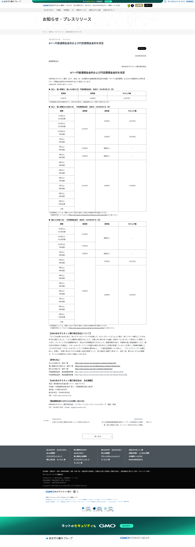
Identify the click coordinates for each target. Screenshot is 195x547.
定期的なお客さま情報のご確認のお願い (107, 471)
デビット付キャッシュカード (110, 456)
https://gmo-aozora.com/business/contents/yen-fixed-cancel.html (88, 215)
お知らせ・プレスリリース (56, 32)
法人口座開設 (50, 453)
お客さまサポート (132, 6)
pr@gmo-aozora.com (78, 407)
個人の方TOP (105, 450)
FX (73, 10)
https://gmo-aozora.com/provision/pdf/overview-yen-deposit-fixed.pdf (100, 375)
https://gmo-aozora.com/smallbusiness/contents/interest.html (97, 366)
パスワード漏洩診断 (82, 499)
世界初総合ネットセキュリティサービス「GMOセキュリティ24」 (61, 499)
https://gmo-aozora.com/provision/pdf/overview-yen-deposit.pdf (98, 372)
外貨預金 (66, 10)
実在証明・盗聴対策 (50, 501)
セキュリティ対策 (144, 471)
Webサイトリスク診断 (94, 499)
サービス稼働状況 (57, 474)
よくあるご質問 (144, 453)
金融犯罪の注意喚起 (88, 471)
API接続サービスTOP (135, 456)
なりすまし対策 (112, 501)
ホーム (44, 32)
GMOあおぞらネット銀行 (54, 5)
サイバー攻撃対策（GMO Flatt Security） (96, 501)
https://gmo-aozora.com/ (62, 395)
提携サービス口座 (114, 5)
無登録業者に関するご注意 (129, 471)
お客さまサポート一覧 (136, 450)
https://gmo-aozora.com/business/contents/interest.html (95, 363)
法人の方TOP (50, 450)
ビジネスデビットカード (54, 456)
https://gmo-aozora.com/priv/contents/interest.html (93, 369)
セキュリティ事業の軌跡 (123, 501)
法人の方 (69, 5)
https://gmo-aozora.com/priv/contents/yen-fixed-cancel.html (86, 328)
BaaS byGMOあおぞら (100, 5)
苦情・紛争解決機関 (63, 471)
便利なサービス (81, 10)
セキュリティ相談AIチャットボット (110, 499)
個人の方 (88, 5)
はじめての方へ (49, 10)
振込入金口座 (50, 459)
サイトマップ (47, 474)
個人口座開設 (105, 453)
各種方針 (52, 471)
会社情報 (45, 471)
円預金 (59, 10)
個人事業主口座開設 (80, 456)
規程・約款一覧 (75, 471)
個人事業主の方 (79, 5)
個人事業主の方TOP (80, 450)
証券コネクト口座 (95, 10)
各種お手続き (133, 453)
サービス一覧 (61, 459)
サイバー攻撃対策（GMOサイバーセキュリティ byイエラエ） (71, 501)
